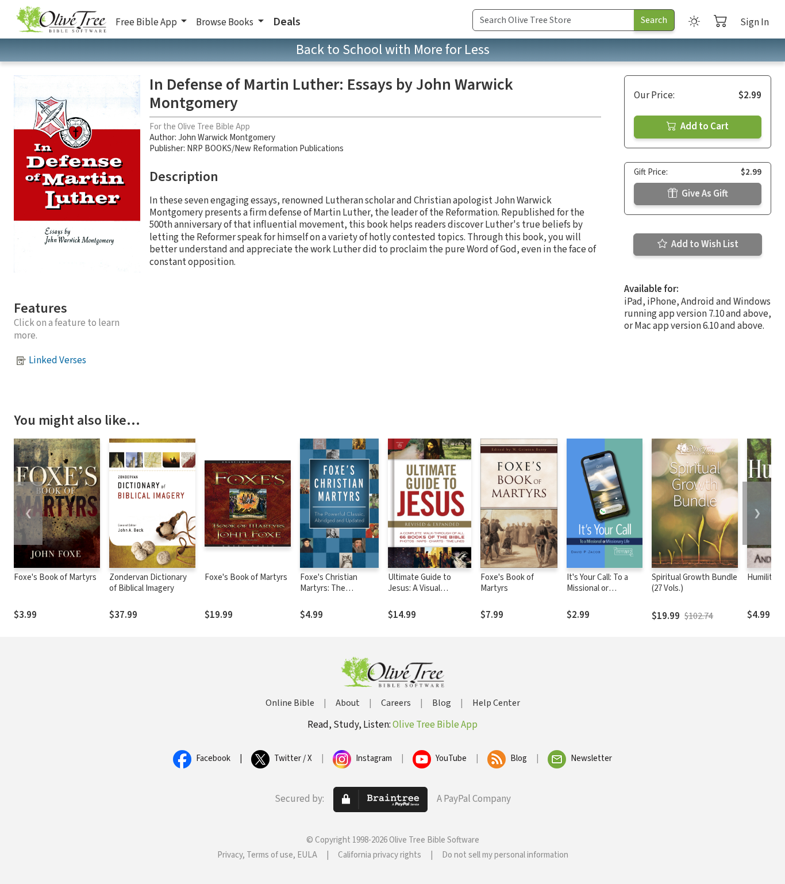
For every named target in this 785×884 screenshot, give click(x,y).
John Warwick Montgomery (226, 138)
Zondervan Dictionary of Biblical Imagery (148, 582)
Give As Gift (704, 194)
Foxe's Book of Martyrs (55, 577)
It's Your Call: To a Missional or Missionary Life (597, 588)
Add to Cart (704, 126)
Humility (761, 577)
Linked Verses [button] (57, 360)
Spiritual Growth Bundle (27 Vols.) (694, 582)
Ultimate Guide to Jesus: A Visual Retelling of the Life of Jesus (428, 593)
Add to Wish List (703, 244)
